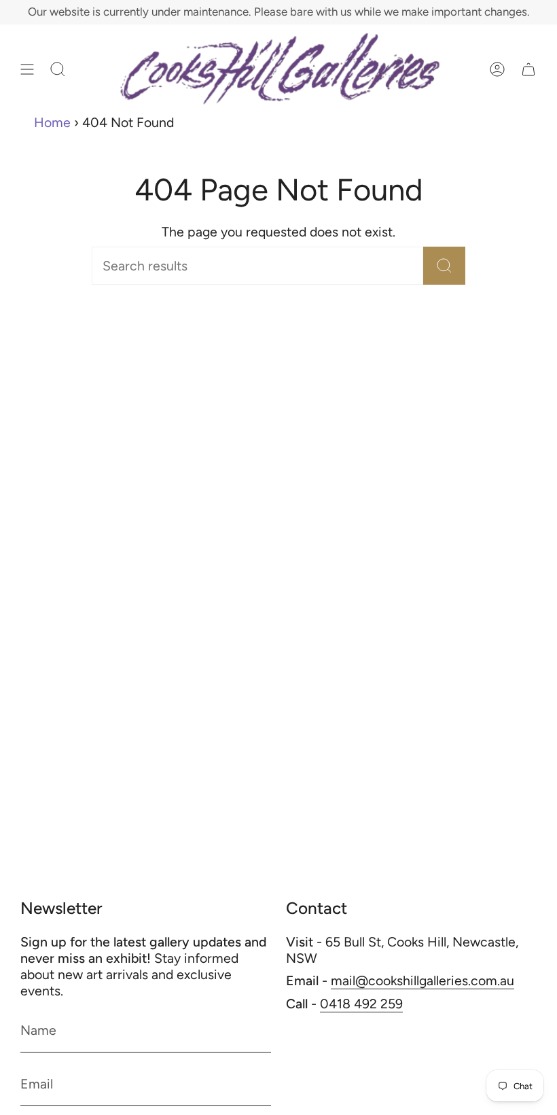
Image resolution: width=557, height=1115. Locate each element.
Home (52, 122)
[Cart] (528, 69)
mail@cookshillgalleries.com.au (422, 980)
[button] (57, 69)
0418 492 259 (361, 1003)
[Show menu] (27, 69)
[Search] (444, 266)
